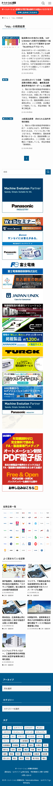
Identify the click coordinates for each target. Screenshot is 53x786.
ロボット (14, 741)
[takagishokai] (22, 230)
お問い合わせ (26, 775)
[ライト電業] (11, 544)
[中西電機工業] (36, 544)
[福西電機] (48, 523)
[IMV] (42, 530)
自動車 (36, 754)
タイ (13, 736)
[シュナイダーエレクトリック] (5, 530)
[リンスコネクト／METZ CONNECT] (22, 331)
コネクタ (6, 732)
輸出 (14, 758)
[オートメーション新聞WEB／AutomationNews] (8, 3)
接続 (19, 749)
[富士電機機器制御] (22, 273)
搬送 (26, 749)
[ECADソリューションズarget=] (29, 544)
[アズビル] (36, 517)
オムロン (40, 727)
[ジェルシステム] (42, 550)
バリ (47, 736)
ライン (5, 741)
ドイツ (40, 736)
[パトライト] (29, 550)
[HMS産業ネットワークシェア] (22, 427)
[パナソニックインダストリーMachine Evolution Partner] (22, 413)
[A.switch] (22, 370)
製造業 (44, 754)
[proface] (22, 399)
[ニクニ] (5, 537)
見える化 (6, 758)
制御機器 (6, 745)
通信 (21, 758)
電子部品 (36, 758)
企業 (39, 741)
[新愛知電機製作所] (17, 530)
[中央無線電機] (29, 523)
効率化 (23, 745)
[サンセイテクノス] (22, 244)
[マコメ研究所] (5, 517)
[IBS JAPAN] (42, 544)
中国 (32, 741)
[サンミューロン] (5, 544)
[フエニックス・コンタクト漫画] (22, 384)
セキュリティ (41, 732)
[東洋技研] (29, 530)
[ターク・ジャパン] (17, 537)
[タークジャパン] (22, 355)
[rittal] (22, 316)
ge (4, 727)
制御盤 (15, 745)
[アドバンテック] (11, 530)
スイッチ (29, 732)
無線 (11, 754)
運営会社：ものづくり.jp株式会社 (16, 772)
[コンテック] (23, 550)
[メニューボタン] (49, 3)
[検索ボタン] (43, 3)
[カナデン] (29, 537)
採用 (13, 749)
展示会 (5, 749)
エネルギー (29, 727)
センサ (5, 736)
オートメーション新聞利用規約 (26, 768)
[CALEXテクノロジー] (5, 550)
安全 (45, 745)
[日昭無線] (11, 537)
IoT (9, 727)
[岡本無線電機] (23, 523)
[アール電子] (11, 523)
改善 (32, 749)
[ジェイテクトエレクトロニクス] (48, 517)
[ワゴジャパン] (17, 544)
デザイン (21, 736)
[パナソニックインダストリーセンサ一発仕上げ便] (22, 258)
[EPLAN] (17, 523)
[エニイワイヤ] (11, 517)
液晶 (45, 749)
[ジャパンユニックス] (42, 537)
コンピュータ (18, 732)
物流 (18, 754)
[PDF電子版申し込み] (22, 490)
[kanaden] (22, 345)
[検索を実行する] (48, 171)
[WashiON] (5, 523)
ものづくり (18, 727)
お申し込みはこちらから (27, 12)
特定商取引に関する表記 (40, 772)
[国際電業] (23, 517)
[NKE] (36, 550)
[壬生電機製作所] (48, 530)
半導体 (38, 745)
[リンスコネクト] (42, 523)
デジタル (31, 736)
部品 (27, 758)
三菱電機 (24, 741)
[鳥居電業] (36, 530)
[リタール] (23, 530)
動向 (31, 745)
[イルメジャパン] (17, 550)
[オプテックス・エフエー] (42, 517)
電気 (44, 758)
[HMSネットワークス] (29, 517)
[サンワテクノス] (36, 537)
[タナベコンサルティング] (17, 517)
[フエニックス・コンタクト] (11, 550)
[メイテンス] (22, 287)
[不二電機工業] (36, 523)
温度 (5, 754)
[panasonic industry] (22, 211)
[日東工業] (48, 537)
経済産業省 (27, 754)
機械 (39, 749)
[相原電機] (48, 544)
